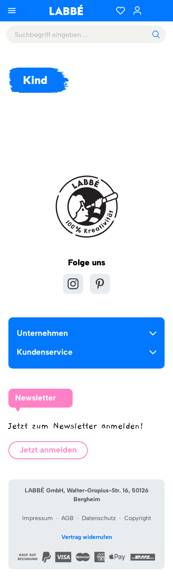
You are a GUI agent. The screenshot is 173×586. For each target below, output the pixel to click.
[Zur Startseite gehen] (65, 10)
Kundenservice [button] (45, 352)
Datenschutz (99, 518)
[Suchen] (156, 34)
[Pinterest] (100, 284)
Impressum (37, 518)
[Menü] (11, 10)
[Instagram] (73, 284)
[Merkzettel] (120, 10)
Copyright (137, 518)
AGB (67, 518)
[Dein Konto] (137, 10)
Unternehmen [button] (42, 333)
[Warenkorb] (156, 10)
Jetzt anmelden (48, 450)
